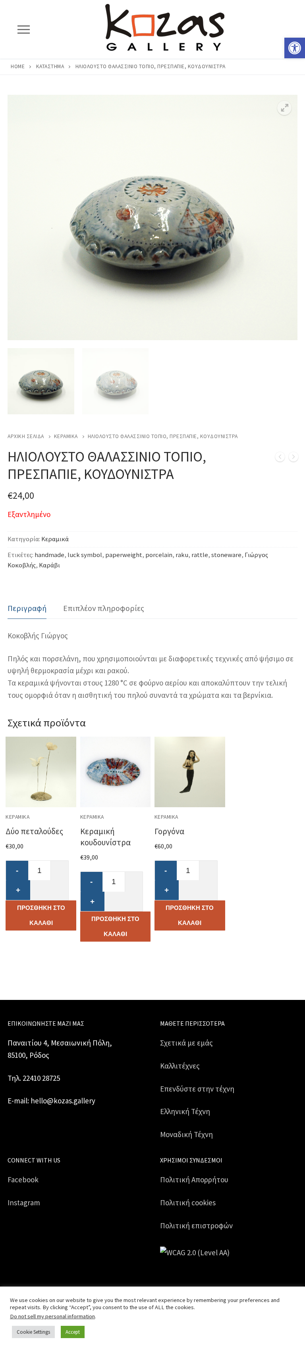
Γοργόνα (169, 831)
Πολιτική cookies (188, 1202)
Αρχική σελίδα (26, 436)
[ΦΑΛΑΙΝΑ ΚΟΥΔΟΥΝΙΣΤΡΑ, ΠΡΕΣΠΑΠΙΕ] (280, 458)
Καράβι (49, 565)
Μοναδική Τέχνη (186, 1134)
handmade (49, 555)
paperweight (123, 555)
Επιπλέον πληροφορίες (103, 608)
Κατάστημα (50, 66)
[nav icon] (23, 29)
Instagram (24, 1202)
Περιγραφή (27, 608)
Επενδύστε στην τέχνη (197, 1088)
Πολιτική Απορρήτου (194, 1179)
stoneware (226, 555)
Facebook (23, 1179)
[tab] (27, 608)
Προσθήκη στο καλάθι (41, 915)
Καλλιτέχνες (180, 1065)
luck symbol (85, 555)
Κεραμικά (66, 436)
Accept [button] (73, 1332)
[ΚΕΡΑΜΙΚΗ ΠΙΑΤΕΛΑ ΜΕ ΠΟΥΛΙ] (293, 458)
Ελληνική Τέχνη (185, 1111)
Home (18, 66)
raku (182, 555)
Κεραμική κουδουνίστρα (105, 837)
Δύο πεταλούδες (34, 831)
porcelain (158, 555)
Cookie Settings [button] (33, 1332)
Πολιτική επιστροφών (196, 1225)
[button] (294, 48)
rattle (199, 555)
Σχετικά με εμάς (186, 1042)
